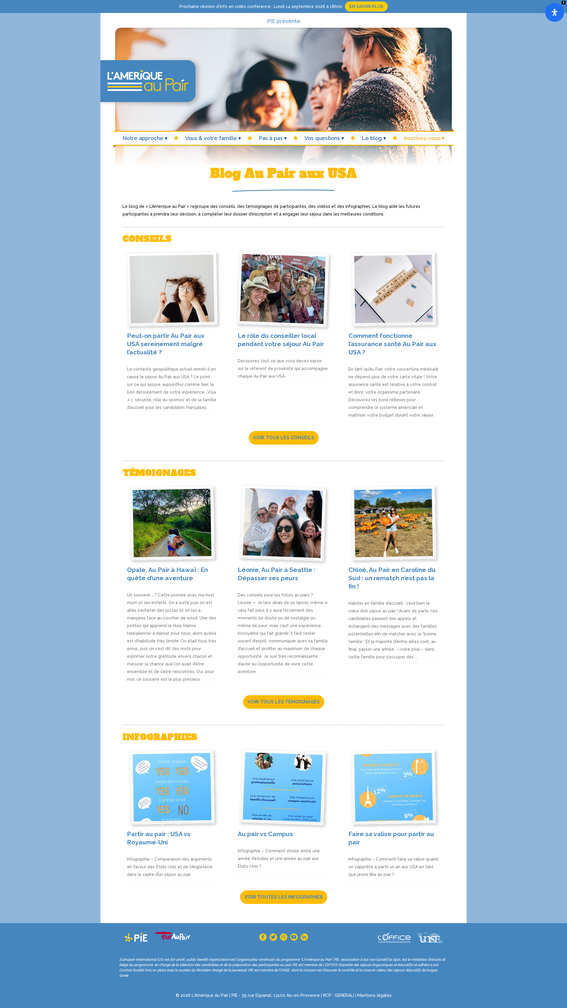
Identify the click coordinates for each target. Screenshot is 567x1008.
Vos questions (322, 138)
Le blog (372, 138)
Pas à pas (271, 138)
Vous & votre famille (211, 138)
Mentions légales (374, 995)
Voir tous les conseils (283, 437)
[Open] (554, 12)
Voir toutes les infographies (284, 897)
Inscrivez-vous (422, 138)
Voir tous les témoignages (283, 702)
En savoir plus (366, 6)
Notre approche (143, 138)
